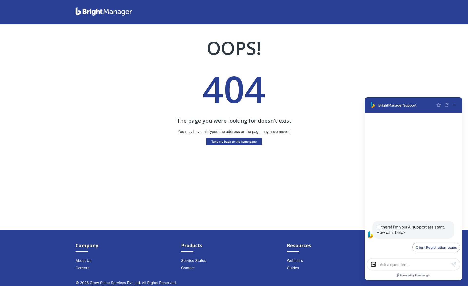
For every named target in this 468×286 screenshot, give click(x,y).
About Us (83, 260)
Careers (82, 268)
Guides (293, 268)
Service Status (193, 260)
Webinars (295, 260)
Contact (188, 268)
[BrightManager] (104, 14)
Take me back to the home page (234, 141)
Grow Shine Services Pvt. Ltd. (115, 282)
